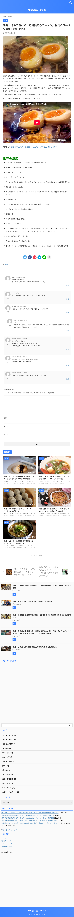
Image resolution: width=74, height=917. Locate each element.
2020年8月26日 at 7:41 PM (19, 277)
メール (6, 426)
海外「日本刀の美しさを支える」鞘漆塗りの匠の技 (32, 601)
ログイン (4, 838)
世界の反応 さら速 (37, 9)
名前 (5, 418)
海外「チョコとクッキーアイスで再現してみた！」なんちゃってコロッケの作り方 (19, 477)
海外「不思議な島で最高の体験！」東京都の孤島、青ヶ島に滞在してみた (26, 815)
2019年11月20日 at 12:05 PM (19, 357)
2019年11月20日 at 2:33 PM (19, 339)
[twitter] (25, 257)
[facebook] (30, 257)
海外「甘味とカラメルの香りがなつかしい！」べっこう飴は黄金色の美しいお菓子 (29, 812)
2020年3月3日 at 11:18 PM (19, 293)
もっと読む (38, 555)
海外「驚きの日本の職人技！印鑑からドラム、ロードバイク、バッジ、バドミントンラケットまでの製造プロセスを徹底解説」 (42, 632)
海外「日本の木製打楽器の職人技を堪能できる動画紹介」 (35, 647)
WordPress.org (6, 846)
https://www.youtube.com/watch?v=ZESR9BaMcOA (34, 146)
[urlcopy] (49, 257)
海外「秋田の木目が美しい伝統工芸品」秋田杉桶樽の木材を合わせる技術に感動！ (29, 820)
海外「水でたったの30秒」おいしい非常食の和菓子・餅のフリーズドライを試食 (29, 823)
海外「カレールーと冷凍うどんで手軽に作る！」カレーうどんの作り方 (18, 542)
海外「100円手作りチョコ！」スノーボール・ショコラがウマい (18, 510)
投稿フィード (6, 841)
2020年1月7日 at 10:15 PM (19, 306)
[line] (44, 257)
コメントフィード (7, 843)
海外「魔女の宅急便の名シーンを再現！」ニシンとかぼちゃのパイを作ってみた (54, 510)
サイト (6, 435)
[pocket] (35, 257)
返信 (67, 285)
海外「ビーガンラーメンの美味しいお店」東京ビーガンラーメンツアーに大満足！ (54, 477)
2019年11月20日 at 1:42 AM (19, 373)
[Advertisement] (15, 693)
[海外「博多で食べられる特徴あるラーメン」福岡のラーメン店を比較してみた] (39, 257)
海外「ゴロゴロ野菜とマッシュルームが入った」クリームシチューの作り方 (27, 818)
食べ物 (6, 264)
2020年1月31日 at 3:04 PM (21, 320)
